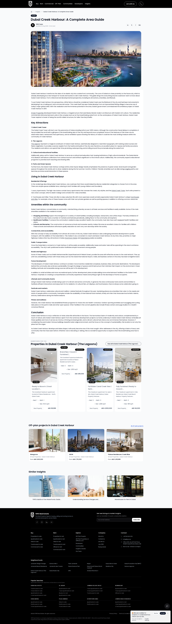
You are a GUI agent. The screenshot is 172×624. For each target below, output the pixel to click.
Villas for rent (57, 541)
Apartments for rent (59, 539)
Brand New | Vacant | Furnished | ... (68, 353)
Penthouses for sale (36, 604)
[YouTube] (51, 522)
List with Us (130, 4)
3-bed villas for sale (36, 591)
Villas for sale (35, 541)
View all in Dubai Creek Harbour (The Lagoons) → (123, 344)
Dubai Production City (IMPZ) (133, 563)
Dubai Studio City (54, 571)
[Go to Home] (31, 11)
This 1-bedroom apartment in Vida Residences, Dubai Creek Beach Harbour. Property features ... (127, 394)
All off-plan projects (137, 426)
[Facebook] (37, 522)
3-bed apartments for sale (38, 606)
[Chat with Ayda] (167, 606)
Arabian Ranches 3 (92, 571)
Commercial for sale (37, 547)
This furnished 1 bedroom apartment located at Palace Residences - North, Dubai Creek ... (44, 394)
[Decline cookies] (168, 613)
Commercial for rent (59, 549)
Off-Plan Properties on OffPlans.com (82, 540)
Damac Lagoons (129, 566)
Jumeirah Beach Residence (39, 566)
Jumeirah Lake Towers (56, 566)
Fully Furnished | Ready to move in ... (126, 387)
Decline (156, 613)
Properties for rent (58, 536)
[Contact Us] (141, 4)
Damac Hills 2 (53, 563)
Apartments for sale (36, 539)
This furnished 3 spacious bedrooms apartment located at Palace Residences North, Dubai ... (71, 360)
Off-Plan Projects (81, 536)
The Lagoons (35, 144)
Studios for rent (63, 593)
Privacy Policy (113, 613)
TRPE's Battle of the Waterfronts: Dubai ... (47, 499)
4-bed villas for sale (65, 606)
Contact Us (101, 539)
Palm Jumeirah (72, 563)
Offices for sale (119, 593)
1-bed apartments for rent (66, 591)
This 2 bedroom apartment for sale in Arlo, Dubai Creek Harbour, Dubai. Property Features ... (100, 394)
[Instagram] (42, 522)
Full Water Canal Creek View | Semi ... (99, 387)
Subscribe (136, 520)
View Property (38, 408)
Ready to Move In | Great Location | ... (42, 387)
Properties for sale (36, 536)
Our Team (79, 551)
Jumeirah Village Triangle (38, 563)
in (127, 25)
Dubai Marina (85, 238)
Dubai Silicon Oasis (111, 563)
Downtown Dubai (71, 238)
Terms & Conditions (124, 613)
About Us (101, 536)
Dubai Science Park (74, 566)
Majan (89, 563)
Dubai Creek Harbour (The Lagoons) (38, 571)
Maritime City (109, 566)
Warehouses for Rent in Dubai (125, 499)
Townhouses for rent (59, 544)
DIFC (69, 571)
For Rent (36, 382)
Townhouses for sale (37, 544)
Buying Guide (102, 547)
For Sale (92, 382)
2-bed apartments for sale (123, 606)
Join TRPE (101, 544)
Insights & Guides (81, 549)
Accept (163, 613)
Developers (79, 543)
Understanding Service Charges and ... (86, 499)
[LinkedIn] (46, 522)
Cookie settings (147, 619)
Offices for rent (57, 547)
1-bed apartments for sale (94, 588)
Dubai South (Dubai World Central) (94, 567)
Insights (37, 12)
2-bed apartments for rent (38, 595)
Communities (80, 546)
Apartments (51, 349)
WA (140, 25)
